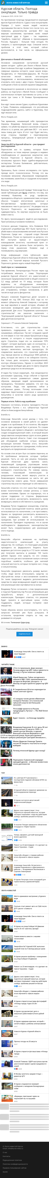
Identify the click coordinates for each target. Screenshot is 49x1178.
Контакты (6, 1156)
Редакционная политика (12, 1160)
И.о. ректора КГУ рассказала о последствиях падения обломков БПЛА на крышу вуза (30, 780)
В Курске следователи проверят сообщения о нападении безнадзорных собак (29, 1086)
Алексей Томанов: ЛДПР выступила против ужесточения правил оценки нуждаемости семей (30, 1064)
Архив (5, 1172)
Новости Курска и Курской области (27, 1031)
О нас (5, 1152)
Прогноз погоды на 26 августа (25, 1041)
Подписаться (24, 634)
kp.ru (24, 192)
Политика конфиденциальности (15, 1164)
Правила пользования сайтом (14, 1168)
